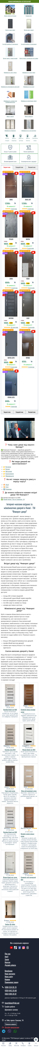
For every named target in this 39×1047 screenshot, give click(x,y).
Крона (28, 358)
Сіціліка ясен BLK (10, 750)
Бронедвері (9, 474)
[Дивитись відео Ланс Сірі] (33, 173)
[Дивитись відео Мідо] (33, 252)
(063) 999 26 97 (10, 993)
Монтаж (7, 962)
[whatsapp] (16, 1031)
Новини (7, 979)
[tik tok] (15, 948)
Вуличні (8, 467)
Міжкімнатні (9, 476)
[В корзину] (15, 203)
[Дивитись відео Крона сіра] (16, 371)
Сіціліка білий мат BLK (10, 709)
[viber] (10, 1031)
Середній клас (19, 412)
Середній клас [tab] (19, 167)
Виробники (8, 970)
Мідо (27, 279)
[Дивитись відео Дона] (16, 252)
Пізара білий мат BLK (28, 750)
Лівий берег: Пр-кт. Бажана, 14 (14, 499)
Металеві (8, 471)
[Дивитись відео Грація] (16, 212)
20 (12, 327)
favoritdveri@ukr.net (12, 1002)
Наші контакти (10, 973)
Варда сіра (11, 358)
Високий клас (31, 412)
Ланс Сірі (28, 199)
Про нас (7, 953)
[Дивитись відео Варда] (33, 212)
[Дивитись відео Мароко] (16, 291)
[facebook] (19, 948)
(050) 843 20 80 (11, 990)
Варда (28, 239)
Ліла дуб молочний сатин (29, 791)
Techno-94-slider (10, 924)
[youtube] (11, 948)
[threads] (27, 948)
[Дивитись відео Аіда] (33, 291)
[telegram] (4, 1031)
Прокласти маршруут (10, 1024)
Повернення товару (11, 982)
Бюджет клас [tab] (7, 167)
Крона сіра (11, 397)
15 (11, 248)
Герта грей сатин (10, 791)
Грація (11, 239)
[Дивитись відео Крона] (33, 331)
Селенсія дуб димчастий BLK (28, 878)
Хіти (6, 487)
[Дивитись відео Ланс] (16, 173)
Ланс (11, 199)
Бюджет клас (7, 412)
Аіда (28, 318)
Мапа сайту (9, 976)
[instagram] (24, 948)
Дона (11, 279)
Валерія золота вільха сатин (27, 835)
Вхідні (7, 469)
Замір (7, 959)
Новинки (8, 489)
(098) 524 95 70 (10, 987)
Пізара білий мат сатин (10, 877)
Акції (7, 485)
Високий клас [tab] (31, 167)
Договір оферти (10, 965)
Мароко (11, 318)
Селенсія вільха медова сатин (28, 710)
